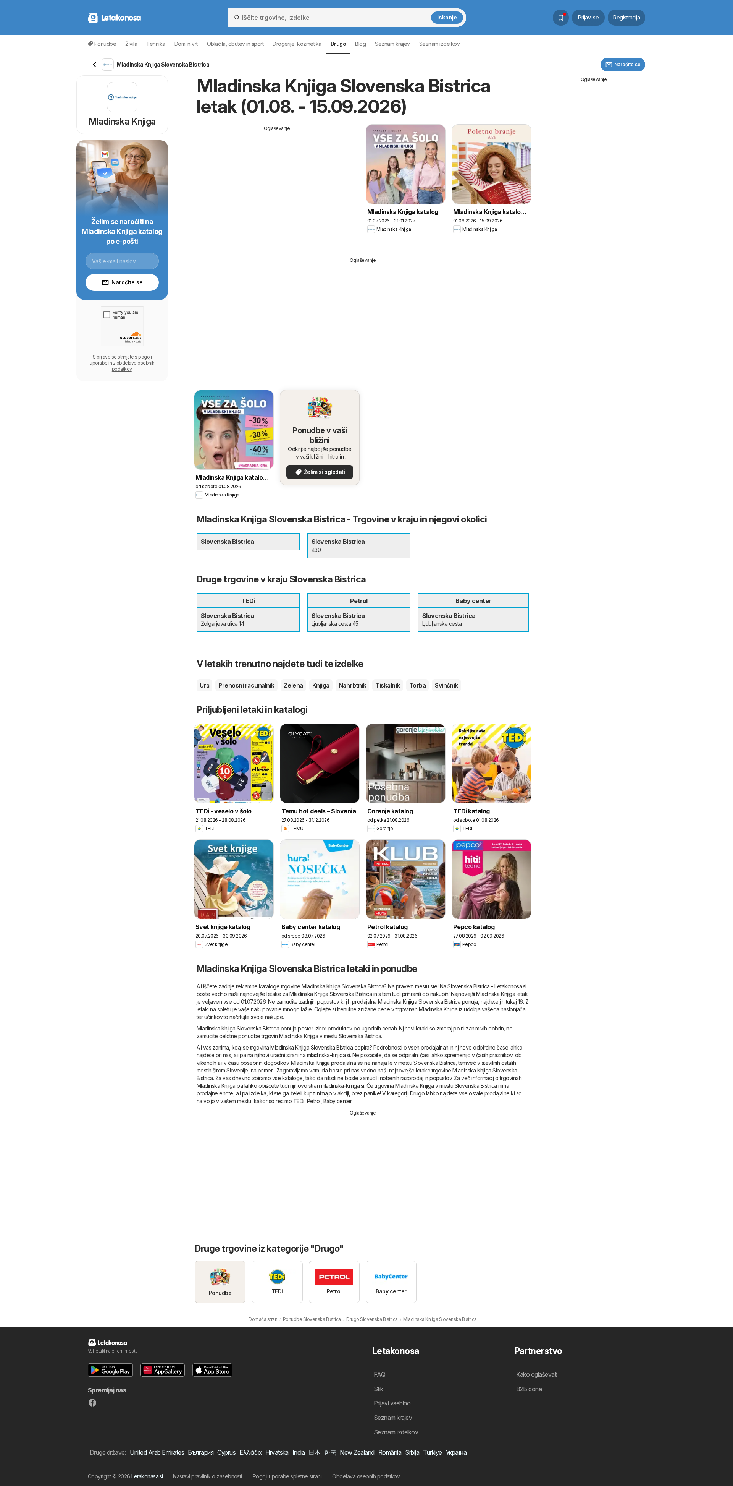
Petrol (314, 1101)
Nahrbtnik (352, 685)
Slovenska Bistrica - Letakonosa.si (486, 986)
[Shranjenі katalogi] (561, 18)
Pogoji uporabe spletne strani (287, 1476)
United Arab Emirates (157, 1452)
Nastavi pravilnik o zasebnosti (207, 1476)
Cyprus (226, 1452)
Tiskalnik (387, 685)
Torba (417, 685)
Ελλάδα (250, 1452)
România (389, 1452)
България (200, 1452)
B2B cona (529, 1389)
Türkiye (432, 1452)
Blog (360, 44)
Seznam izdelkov (439, 44)
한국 (330, 1452)
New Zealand (357, 1452)
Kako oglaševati (536, 1374)
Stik (378, 1389)
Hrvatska (277, 1452)
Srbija (412, 1452)
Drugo (417, 1093)
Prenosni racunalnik (246, 685)
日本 (314, 1452)
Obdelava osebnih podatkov (366, 1476)
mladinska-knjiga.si (328, 1055)
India (298, 1452)
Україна (456, 1452)
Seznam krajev (392, 44)
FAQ (379, 1374)
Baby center (337, 1101)
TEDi (298, 1101)
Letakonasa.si (147, 1476)
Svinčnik (446, 685)
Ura (204, 685)
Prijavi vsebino (392, 1403)
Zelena (293, 685)
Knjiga (320, 685)
